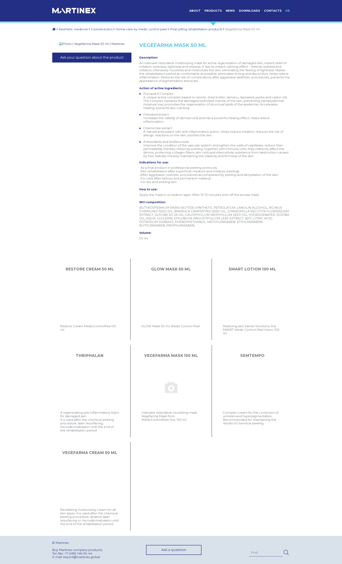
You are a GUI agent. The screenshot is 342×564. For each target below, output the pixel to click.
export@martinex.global (81, 557)
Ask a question (173, 550)
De (288, 10)
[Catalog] (54, 29)
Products (213, 10)
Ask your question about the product (92, 57)
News (230, 10)
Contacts (273, 10)
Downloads (249, 10)
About (194, 10)
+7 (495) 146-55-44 (78, 553)
